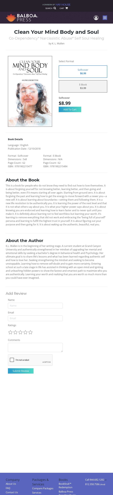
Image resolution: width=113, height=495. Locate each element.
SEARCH (49, 8)
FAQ (8, 488)
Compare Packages (42, 488)
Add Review (16, 293)
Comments (14, 340)
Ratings (12, 325)
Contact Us (12, 492)
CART (62, 8)
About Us (11, 483)
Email (11, 312)
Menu (106, 17)
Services (36, 492)
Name (11, 300)
